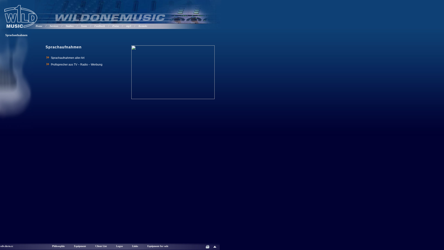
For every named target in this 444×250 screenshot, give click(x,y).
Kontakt (143, 26)
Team (84, 26)
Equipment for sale (157, 246)
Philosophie (58, 246)
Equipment (80, 246)
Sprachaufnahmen (16, 35)
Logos (119, 246)
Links (135, 246)
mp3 (128, 26)
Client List (101, 246)
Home (39, 26)
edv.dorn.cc (6, 246)
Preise (115, 26)
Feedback (99, 26)
